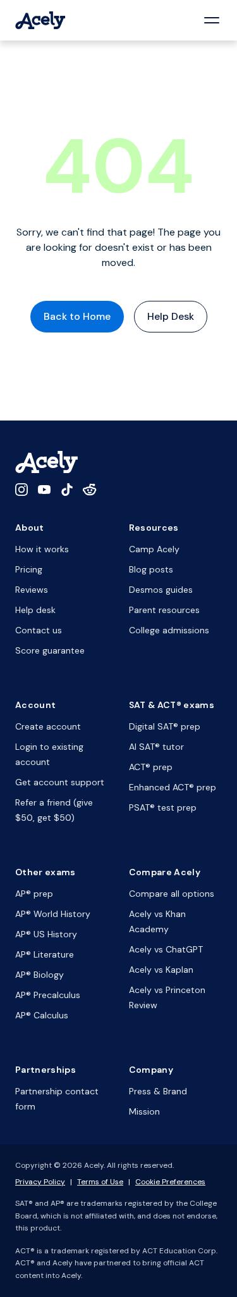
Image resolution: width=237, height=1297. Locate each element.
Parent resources (164, 610)
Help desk (35, 610)
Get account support (59, 782)
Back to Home (77, 316)
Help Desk (170, 316)
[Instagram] (21, 489)
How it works (42, 549)
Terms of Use (100, 1182)
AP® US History (46, 934)
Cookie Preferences (170, 1182)
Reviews (31, 589)
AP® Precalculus (47, 995)
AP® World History (52, 914)
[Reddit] (89, 489)
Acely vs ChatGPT (166, 949)
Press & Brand (158, 1091)
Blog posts (151, 569)
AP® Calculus (41, 1015)
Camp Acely (154, 549)
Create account (48, 726)
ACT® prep (151, 767)
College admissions (169, 630)
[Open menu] (211, 20)
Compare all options (171, 893)
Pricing (28, 569)
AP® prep (34, 893)
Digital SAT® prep (164, 726)
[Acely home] (40, 20)
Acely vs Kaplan (161, 969)
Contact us (38, 630)
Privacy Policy (40, 1182)
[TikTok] (67, 489)
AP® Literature (44, 954)
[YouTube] (44, 489)
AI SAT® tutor (156, 746)
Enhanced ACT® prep (172, 787)
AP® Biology (39, 974)
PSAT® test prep (163, 807)
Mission (144, 1111)
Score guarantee (50, 650)
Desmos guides (161, 589)
